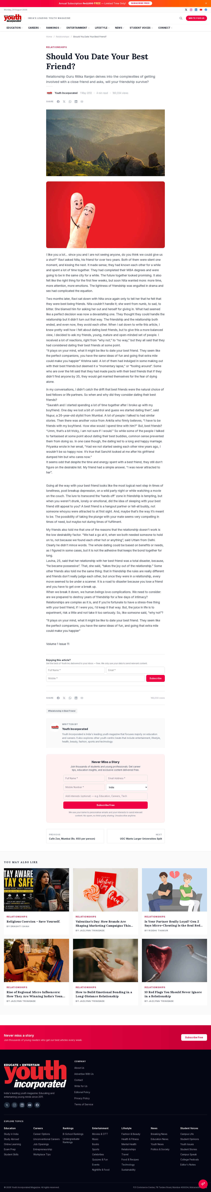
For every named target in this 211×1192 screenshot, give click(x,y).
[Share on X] (64, 101)
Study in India (11, 1134)
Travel (124, 1154)
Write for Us (196, 18)
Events (95, 1164)
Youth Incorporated (75, 729)
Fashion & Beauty (130, 1134)
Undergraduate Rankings (71, 1141)
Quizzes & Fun (100, 1159)
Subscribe (156, 678)
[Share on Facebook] (58, 101)
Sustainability (128, 1169)
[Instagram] (191, 10)
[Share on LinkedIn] (76, 101)
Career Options (41, 1134)
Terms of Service (83, 1104)
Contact (78, 1080)
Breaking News (159, 1134)
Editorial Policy (82, 1092)
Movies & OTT (100, 1134)
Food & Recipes (130, 1159)
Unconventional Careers (46, 1139)
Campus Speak (188, 1154)
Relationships (62, 36)
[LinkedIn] (196, 10)
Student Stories (188, 1149)
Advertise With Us (84, 1073)
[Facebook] (206, 10)
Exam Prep (10, 1149)
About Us (79, 1067)
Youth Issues (187, 1144)
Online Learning (12, 1144)
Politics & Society (160, 1149)
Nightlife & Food (100, 1169)
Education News (159, 1139)
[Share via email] (82, 101)
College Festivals (189, 1159)
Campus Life (187, 1134)
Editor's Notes (188, 1164)
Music (95, 1139)
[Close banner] (206, 3)
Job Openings (41, 1144)
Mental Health (128, 1144)
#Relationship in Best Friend (61, 711)
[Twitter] (186, 10)
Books (95, 1144)
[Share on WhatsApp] (70, 101)
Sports (95, 1149)
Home (49, 36)
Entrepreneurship (42, 1149)
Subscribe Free (140, 3)
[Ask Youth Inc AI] (203, 1184)
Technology (128, 1164)
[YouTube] (201, 10)
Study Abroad (11, 1139)
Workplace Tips (42, 1154)
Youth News (157, 1144)
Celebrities (98, 1154)
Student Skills (11, 1154)
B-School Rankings (73, 1134)
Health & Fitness (130, 1139)
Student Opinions (189, 1139)
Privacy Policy (82, 1098)
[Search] (181, 18)
